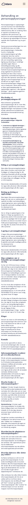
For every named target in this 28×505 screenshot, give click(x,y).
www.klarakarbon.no (18, 358)
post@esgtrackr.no (7, 290)
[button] (24, 4)
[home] (7, 4)
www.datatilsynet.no (7, 281)
